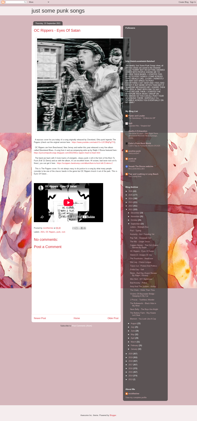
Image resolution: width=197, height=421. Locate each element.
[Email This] (73, 228)
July (133, 327)
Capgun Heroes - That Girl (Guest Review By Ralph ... (144, 246)
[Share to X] (79, 228)
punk (59, 232)
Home (77, 318)
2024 (130, 198)
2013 (130, 379)
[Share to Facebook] (81, 228)
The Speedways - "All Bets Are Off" (141, 118)
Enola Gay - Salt (137, 269)
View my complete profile (136, 397)
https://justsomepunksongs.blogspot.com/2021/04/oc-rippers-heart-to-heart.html (67, 153)
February (135, 345)
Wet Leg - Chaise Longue (140, 262)
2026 (130, 191)
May (133, 334)
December (135, 213)
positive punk (134, 151)
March (134, 342)
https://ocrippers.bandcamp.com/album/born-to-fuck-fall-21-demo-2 (84, 163)
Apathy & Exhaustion (137, 131)
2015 (130, 372)
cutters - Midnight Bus (139, 227)
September (135, 224)
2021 (43, 232)
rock (63, 232)
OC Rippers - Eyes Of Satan (142, 251)
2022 (130, 206)
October (134, 220)
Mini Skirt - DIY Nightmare (141, 279)
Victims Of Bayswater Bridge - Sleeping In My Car (142, 295)
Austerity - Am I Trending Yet (142, 234)
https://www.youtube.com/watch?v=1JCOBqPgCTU (93, 142)
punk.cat (132, 159)
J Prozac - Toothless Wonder (142, 300)
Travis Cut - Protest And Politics (143, 266)
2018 (130, 361)
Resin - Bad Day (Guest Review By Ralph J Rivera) (143, 274)
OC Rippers (50, 232)
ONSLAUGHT (133, 153)
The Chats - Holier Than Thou (142, 290)
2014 (130, 376)
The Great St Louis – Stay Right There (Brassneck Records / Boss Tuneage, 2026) (143, 135)
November (135, 216)
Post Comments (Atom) (82, 326)
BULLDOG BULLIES (136, 169)
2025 (130, 195)
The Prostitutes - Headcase (141, 258)
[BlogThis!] (76, 228)
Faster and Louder (136, 116)
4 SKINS (131, 161)
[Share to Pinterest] (84, 228)
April (133, 338)
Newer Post (40, 318)
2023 (130, 202)
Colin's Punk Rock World (139, 143)
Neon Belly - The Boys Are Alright (144, 309)
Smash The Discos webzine (140, 166)
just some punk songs (58, 11)
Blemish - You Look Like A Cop (143, 319)
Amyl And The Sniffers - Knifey (143, 286)
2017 (130, 365)
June (133, 331)
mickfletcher (133, 394)
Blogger (113, 415)
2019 (130, 357)
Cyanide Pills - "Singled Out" (139, 126)
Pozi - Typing (135, 231)
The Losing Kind (134, 176)
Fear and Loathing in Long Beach (143, 174)
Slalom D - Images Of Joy (141, 255)
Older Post (113, 318)
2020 (130, 354)
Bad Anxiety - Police (138, 283)
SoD (130, 123)
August (134, 323)
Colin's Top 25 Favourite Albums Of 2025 (144, 146)
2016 (130, 368)
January (134, 349)
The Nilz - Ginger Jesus (140, 242)
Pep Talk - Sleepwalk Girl (140, 238)
